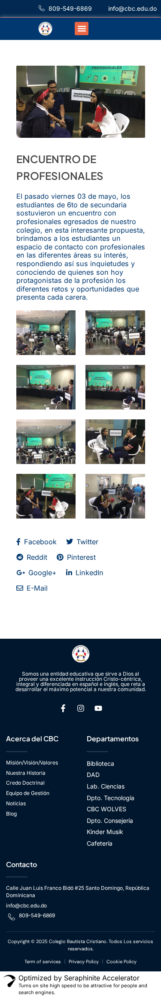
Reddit (35, 557)
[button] (81, 29)
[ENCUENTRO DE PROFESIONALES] (80, 102)
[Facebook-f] (63, 708)
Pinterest (80, 557)
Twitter (86, 541)
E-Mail (36, 588)
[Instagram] (80, 708)
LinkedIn (88, 572)
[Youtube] (98, 708)
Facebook (39, 541)
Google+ (41, 572)
